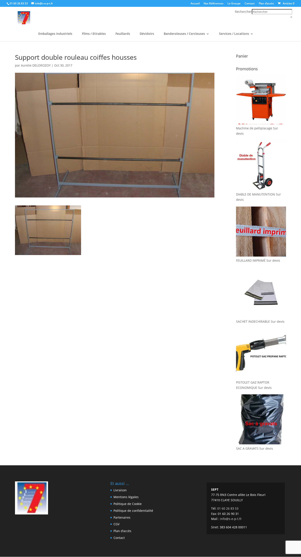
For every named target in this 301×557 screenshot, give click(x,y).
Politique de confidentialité (133, 511)
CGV (116, 524)
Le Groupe (234, 3)
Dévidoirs (147, 34)
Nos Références (213, 3)
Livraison (120, 490)
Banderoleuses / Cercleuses (184, 34)
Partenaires (121, 517)
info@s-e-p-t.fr (231, 519)
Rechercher (243, 11)
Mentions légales (126, 497)
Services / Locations (234, 34)
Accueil (195, 3)
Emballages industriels (55, 34)
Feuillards (122, 34)
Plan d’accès (266, 3)
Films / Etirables (94, 34)
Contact (250, 3)
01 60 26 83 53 (19, 3)
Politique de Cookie (127, 504)
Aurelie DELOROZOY (36, 65)
